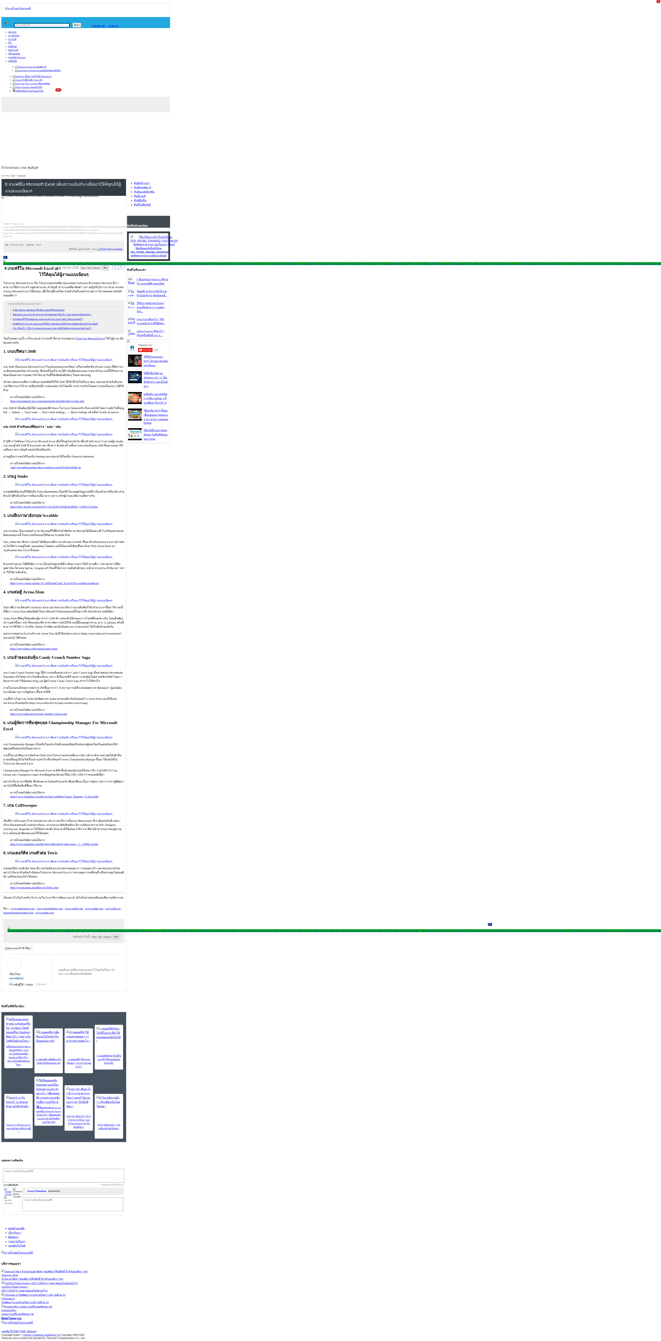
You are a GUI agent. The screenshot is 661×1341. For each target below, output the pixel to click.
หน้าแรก (12, 32)
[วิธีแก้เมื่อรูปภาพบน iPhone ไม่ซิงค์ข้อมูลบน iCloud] (135, 439)
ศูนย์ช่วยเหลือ (16, 1228)
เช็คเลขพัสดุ (44, 83)
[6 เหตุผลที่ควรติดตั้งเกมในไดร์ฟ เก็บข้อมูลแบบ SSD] (48, 1036)
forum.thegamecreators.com (18, 912)
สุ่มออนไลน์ (36, 87)
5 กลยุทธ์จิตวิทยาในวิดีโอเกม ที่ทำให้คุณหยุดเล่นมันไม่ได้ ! (109, 1059)
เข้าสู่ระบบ (112, 26)
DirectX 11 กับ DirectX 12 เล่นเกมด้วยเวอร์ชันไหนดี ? (18, 1128)
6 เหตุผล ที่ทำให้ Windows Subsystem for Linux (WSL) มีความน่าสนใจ (47, 319)
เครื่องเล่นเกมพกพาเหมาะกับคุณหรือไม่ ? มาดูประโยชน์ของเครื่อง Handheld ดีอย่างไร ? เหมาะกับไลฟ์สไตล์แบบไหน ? (18, 1055)
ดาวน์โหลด (13, 35)
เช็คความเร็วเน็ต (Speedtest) (38, 76)
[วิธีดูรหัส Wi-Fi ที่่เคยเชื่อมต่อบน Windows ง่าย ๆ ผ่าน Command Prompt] (135, 419)
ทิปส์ (13, 175)
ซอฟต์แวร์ (41, 67)
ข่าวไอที (12, 39)
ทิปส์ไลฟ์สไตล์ (142, 204)
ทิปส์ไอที (12, 46)
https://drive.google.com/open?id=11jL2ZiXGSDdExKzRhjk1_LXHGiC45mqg (54, 506)
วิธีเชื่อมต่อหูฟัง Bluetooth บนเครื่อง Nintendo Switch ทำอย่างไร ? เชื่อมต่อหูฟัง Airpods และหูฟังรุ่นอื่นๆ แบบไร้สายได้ (48, 1114)
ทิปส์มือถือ (140, 200)
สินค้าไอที (13, 50)
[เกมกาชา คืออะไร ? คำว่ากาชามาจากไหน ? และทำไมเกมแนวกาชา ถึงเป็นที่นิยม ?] (78, 1097)
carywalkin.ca (112, 908)
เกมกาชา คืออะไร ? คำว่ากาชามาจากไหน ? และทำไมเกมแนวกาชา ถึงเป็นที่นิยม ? (78, 1121)
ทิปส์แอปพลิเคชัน (144, 191)
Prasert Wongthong (36, 1191)
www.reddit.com (74, 908)
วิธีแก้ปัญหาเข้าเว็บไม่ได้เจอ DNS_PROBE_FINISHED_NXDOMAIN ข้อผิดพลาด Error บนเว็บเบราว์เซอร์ (149, 252)
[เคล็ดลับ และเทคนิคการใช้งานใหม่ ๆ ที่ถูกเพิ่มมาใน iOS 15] (135, 403)
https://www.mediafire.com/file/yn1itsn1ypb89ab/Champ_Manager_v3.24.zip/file (54, 796)
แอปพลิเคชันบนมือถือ (50, 70)
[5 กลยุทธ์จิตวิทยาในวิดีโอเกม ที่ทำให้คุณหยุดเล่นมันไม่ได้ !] (108, 1035)
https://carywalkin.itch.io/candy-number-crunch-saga (38, 714)
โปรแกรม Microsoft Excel (90, 338)
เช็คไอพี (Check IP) (33, 80)
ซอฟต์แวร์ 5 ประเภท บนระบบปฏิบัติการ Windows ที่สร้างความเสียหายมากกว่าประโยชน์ (55, 324)
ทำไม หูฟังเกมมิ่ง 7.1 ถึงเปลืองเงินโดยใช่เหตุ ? (109, 1127)
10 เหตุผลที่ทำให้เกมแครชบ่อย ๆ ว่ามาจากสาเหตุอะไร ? (79, 1063)
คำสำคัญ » (25, 948)
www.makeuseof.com (23, 908)
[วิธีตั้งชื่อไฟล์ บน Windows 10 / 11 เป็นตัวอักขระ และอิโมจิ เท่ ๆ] (135, 382)
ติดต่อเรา (13, 1237)
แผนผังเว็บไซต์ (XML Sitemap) (18, 1331)
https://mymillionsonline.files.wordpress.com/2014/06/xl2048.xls (45, 467)
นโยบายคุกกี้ (71, 1326)
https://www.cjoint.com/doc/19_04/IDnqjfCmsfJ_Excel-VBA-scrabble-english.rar (54, 583)
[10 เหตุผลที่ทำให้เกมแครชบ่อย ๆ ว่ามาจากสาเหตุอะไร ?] (78, 1036)
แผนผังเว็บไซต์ (16, 1245)
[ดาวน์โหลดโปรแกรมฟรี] (18, 8)
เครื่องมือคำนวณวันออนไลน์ (29, 91)
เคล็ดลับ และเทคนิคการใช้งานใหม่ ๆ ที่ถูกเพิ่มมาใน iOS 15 (155, 398)
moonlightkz (16, 978)
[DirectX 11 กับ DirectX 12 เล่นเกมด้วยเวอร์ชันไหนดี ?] (18, 1102)
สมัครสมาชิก (98, 26)
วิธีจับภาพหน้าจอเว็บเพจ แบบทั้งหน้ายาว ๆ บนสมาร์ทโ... (151, 307)
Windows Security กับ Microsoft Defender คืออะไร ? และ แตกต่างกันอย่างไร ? (52, 314)
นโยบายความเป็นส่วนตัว (45, 1326)
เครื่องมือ (12, 61)
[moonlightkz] (104, 249)
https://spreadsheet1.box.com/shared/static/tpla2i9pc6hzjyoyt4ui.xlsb (47, 401)
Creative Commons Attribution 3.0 (41, 1334)
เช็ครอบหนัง (14, 54)
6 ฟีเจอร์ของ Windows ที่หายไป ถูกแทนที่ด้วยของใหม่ (39, 310)
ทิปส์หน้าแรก (142, 183)
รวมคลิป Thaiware (17, 57)
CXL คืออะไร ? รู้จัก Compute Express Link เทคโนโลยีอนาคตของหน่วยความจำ (52, 328)
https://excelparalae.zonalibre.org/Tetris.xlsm (34, 887)
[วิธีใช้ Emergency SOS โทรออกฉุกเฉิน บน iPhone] (135, 365)
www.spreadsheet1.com (50, 908)
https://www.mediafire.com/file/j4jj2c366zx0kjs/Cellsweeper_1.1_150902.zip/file (54, 844)
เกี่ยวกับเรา (14, 1232)
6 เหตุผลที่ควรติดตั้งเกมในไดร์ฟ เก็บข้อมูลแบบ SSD (48, 1061)
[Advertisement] (330, 138)
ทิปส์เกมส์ (21, 175)
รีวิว (10, 43)
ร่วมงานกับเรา (16, 1241)
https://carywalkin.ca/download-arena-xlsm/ (33, 648)
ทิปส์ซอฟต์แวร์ (142, 187)
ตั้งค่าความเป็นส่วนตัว (14, 1326)
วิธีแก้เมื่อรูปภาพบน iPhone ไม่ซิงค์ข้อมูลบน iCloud (155, 434)
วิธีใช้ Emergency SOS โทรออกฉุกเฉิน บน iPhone (156, 361)
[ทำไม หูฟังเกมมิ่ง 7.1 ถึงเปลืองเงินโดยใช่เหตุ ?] (108, 1102)
